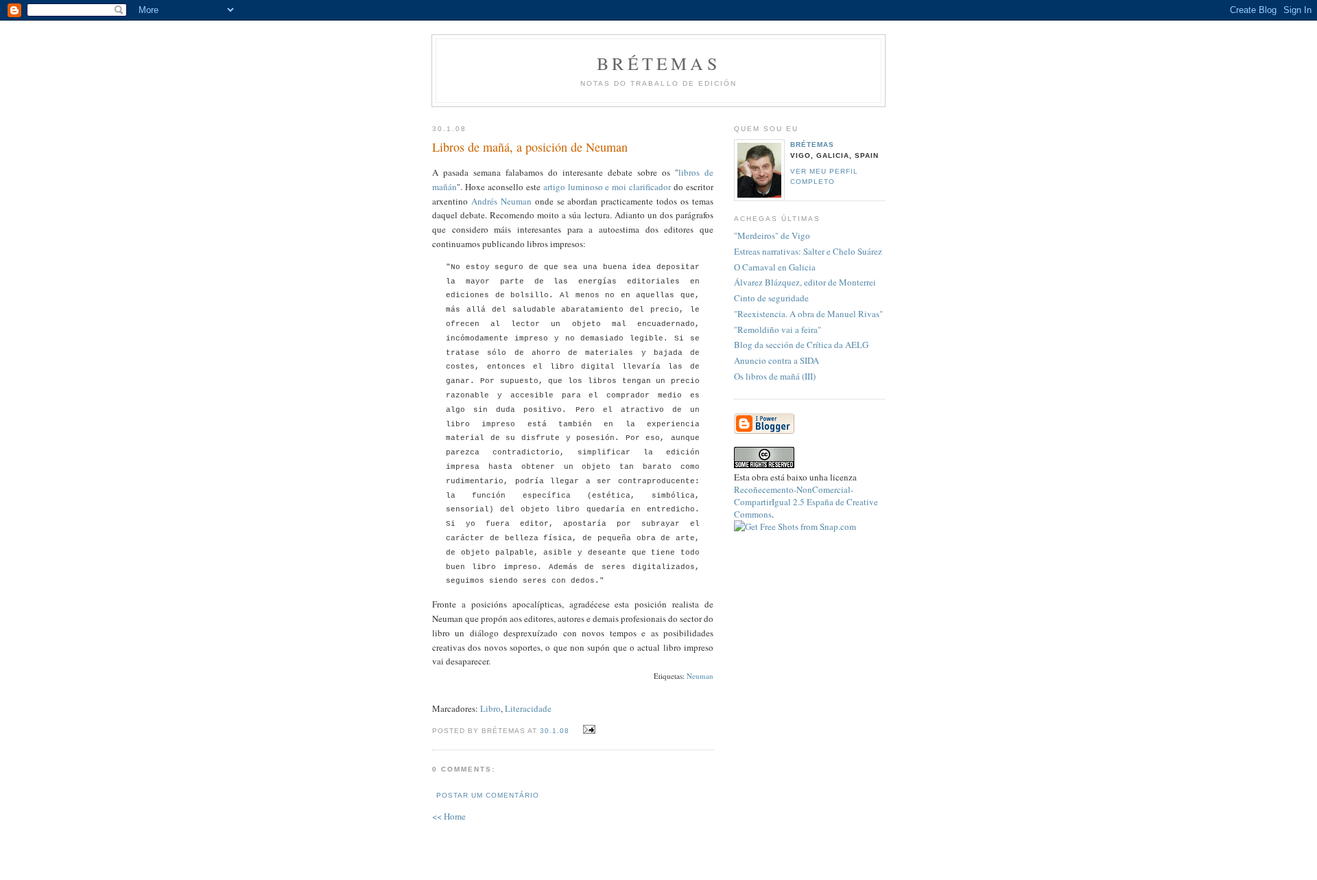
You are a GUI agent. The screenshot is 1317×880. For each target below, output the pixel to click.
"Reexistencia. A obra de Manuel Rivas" (808, 314)
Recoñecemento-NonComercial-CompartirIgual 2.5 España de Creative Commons (806, 501)
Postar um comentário (487, 795)
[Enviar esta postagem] (587, 729)
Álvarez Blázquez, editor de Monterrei (805, 282)
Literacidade (528, 708)
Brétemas (658, 63)
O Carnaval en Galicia (775, 267)
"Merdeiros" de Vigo (772, 235)
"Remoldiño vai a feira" (777, 329)
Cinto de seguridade (771, 298)
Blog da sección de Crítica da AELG (801, 344)
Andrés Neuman (501, 201)
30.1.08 (554, 730)
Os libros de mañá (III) (775, 376)
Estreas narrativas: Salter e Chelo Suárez (808, 251)
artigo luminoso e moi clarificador (607, 187)
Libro (490, 708)
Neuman (700, 676)
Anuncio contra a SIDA (776, 360)
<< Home (449, 816)
